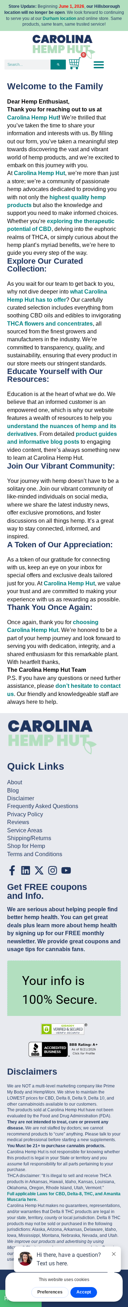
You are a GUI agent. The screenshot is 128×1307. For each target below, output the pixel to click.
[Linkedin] (26, 870)
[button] (98, 64)
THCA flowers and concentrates (50, 324)
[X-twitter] (39, 870)
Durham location (59, 18)
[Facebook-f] (12, 870)
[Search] (58, 64)
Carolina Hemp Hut (32, 118)
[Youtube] (66, 870)
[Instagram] (53, 870)
